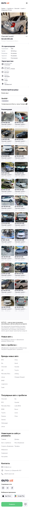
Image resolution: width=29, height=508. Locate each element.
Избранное (4, 449)
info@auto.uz (7, 467)
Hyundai (17, 367)
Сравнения (4, 453)
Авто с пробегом (6, 443)
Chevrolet (17, 8)
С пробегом (10, 8)
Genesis (3, 419)
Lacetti (23, 8)
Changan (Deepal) (19, 377)
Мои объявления (19, 443)
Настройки (4, 456)
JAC (2, 370)
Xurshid (4, 98)
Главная (3, 8)
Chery (16, 360)
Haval (16, 363)
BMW (2, 380)
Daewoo (3, 416)
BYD (2, 360)
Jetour (3, 377)
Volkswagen (4, 423)
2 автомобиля (5, 101)
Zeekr (2, 387)
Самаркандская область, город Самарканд (14, 104)
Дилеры (17, 439)
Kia (2, 363)
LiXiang (17, 373)
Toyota (17, 370)
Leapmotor (4, 384)
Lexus (16, 412)
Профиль (17, 446)
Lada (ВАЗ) (18, 406)
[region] (14, 23)
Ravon (16, 409)
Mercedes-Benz (5, 373)
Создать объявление (7, 446)
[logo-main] (5, 3)
